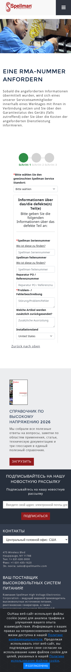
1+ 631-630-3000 (19, 559)
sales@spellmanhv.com (32, 566)
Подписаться (36, 516)
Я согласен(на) (36, 665)
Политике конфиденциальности (36, 637)
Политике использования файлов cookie (37, 658)
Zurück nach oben (25, 346)
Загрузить (21, 461)
